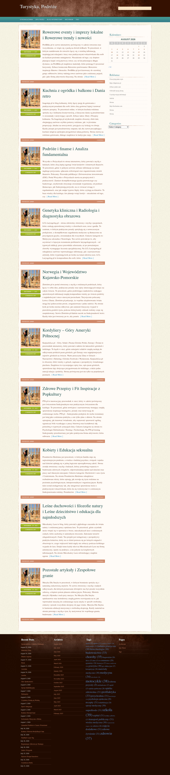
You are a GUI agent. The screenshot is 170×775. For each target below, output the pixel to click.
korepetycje (92, 669)
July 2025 (57, 694)
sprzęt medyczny (96, 705)
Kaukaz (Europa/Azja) (28, 713)
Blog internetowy (54, 19)
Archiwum (69, 19)
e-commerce (106, 660)
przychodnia (100, 695)
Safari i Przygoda (26, 750)
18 (117, 55)
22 (139, 55)
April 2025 (57, 706)
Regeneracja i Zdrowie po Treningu (32, 744)
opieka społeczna (97, 688)
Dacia (23, 663)
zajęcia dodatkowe (98, 727)
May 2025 (57, 702)
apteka (97, 643)
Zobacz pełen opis (115, 87)
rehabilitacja (105, 702)
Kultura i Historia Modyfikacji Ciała (32, 731)
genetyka (95, 665)
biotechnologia (99, 649)
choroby (94, 656)
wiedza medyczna (96, 722)
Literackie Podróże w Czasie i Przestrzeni (34, 725)
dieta (89, 660)
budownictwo (96, 652)
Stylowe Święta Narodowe (29, 756)
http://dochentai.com (116, 106)
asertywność (91, 646)
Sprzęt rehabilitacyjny (28, 688)
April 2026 (57, 659)
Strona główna (26, 19)
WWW (112, 98)
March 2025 (57, 709)
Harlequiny (24, 694)
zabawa (97, 726)
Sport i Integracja (26, 706)
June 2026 (57, 652)
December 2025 (59, 675)
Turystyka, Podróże (38, 6)
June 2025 (57, 698)
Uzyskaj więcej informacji (118, 94)
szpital (98, 715)
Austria (23, 675)
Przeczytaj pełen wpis (116, 79)
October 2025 (58, 682)
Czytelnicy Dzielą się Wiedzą (30, 700)
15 (139, 52)
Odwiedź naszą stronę (116, 91)
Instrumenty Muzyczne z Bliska (31, 719)
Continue (100, 82)
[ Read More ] (89, 76)
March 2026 (57, 663)
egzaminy (91, 663)
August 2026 (58, 644)
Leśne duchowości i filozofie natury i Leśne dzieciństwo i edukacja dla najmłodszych (72, 511)
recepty (92, 702)
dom (96, 660)
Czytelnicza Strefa (27, 763)
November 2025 (59, 679)
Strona (112, 102)
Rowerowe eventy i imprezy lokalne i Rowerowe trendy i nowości (72, 34)
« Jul (109, 67)
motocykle (97, 680)
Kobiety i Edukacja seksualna (67, 450)
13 (128, 52)
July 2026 (57, 648)
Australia (24, 669)
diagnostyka (109, 657)
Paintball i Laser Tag (27, 738)
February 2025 (58, 713)
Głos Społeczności (27, 681)
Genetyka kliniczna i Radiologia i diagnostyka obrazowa (70, 213)
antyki (89, 643)
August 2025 (58, 690)
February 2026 (58, 667)
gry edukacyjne (108, 666)
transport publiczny (101, 719)
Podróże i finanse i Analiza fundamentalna (65, 151)
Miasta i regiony (26, 656)
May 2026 (57, 655)
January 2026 (58, 671)
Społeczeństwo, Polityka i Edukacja (32, 644)
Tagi (77, 19)
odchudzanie (103, 685)
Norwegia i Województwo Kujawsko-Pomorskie (64, 274)
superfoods (94, 710)
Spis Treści (39, 19)
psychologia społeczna (99, 699)
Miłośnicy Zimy (26, 650)
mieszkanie (95, 677)
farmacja (101, 663)
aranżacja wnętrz (107, 643)
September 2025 (59, 686)
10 (112, 52)
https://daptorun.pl (115, 83)
